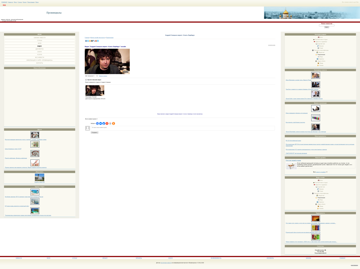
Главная (87, 37)
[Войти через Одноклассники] (113, 123)
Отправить (95, 132)
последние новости (166, 262)
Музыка (321, 46)
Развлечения (321, 54)
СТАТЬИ (74, 258)
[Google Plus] (96, 41)
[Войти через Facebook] (103, 123)
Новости (10, 2)
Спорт (321, 48)
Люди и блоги (321, 61)
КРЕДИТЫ (139, 258)
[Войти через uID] (97, 123)
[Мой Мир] (92, 41)
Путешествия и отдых (321, 39)
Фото (15, 2)
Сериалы (321, 59)
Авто (321, 37)
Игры (321, 56)
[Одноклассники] (90, 41)
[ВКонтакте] (86, 41)
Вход (37, 2)
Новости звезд (103, 76)
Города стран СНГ (39, 182)
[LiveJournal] (94, 41)
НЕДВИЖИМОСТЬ (216, 258)
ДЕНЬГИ (104, 258)
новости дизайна (321, 172)
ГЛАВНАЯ (4, 2)
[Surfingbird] (98, 41)
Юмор (321, 63)
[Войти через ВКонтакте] (100, 123)
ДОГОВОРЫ (270, 258)
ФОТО (48, 258)
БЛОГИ (170, 258)
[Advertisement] (147, 27)
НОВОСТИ (19, 258)
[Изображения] (95, 90)
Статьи (20, 2)
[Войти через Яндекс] (107, 123)
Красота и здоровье (321, 41)
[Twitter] (88, 41)
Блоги (24, 2)
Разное (321, 65)
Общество (321, 52)
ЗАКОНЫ (308, 258)
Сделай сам (321, 44)
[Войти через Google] (110, 123)
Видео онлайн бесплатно (98, 37)
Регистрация (30, 2)
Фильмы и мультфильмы (321, 50)
